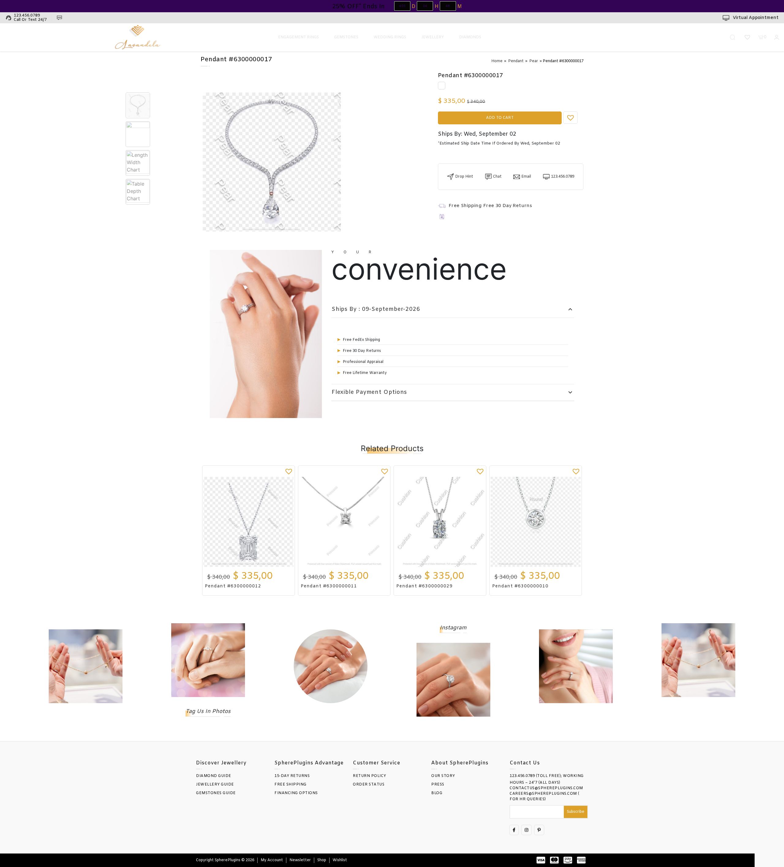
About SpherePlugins (459, 763)
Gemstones (346, 37)
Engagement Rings (298, 37)
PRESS (437, 784)
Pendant (516, 61)
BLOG (436, 793)
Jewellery (432, 37)
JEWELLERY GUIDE (215, 784)
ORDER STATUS (368, 784)
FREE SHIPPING (290, 784)
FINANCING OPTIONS (296, 793)
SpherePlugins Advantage (309, 763)
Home (497, 61)
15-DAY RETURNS (292, 776)
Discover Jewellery (221, 763)
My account (272, 860)
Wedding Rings (390, 37)
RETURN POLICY (369, 776)
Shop (321, 860)
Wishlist (340, 860)
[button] (571, 117)
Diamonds (470, 37)
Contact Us (525, 763)
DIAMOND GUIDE (213, 776)
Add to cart (500, 117)
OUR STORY (443, 776)
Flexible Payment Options (453, 392)
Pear (533, 61)
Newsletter (300, 860)
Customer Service (376, 763)
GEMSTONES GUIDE (216, 793)
